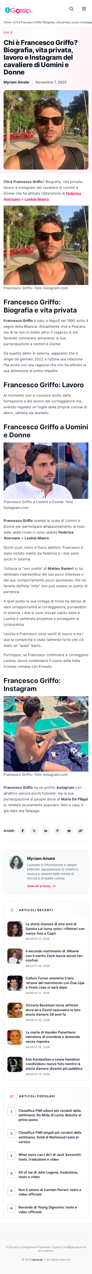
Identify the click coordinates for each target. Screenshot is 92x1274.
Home (7, 22)
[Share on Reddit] (69, 830)
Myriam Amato (16, 82)
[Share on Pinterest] (57, 830)
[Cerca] (71, 8)
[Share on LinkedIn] (45, 830)
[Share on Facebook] (22, 830)
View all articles (39, 886)
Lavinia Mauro (37, 199)
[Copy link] (80, 830)
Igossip (37, 1259)
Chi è (8, 32)
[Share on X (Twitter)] (34, 830)
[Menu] (83, 8)
